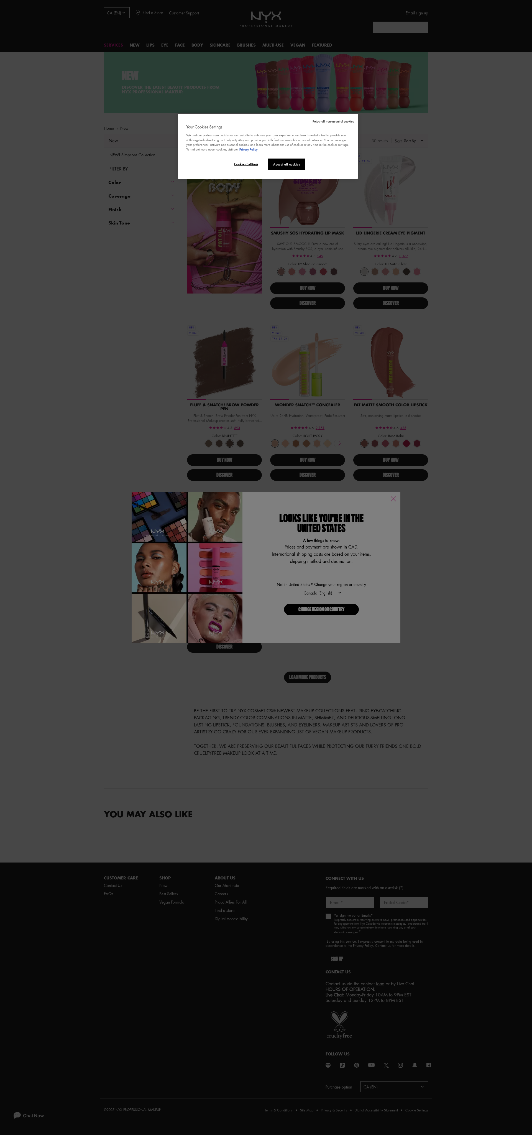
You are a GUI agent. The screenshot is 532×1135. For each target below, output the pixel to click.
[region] (268, 146)
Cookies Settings (246, 164)
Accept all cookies (286, 164)
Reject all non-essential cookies (333, 121)
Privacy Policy (248, 149)
